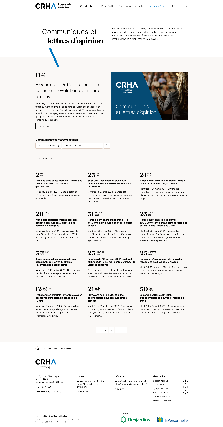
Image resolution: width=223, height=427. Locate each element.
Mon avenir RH (159, 393)
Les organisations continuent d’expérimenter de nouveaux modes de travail (162, 298)
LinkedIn (185, 387)
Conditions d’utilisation (58, 416)
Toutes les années (46, 145)
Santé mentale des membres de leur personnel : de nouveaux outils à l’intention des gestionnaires (55, 262)
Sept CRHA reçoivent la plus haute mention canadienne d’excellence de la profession (109, 183)
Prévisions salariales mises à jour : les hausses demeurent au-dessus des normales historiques (56, 222)
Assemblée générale (162, 401)
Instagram (185, 392)
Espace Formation (161, 389)
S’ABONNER (119, 389)
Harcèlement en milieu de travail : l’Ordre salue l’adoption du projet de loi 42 (163, 182)
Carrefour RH (159, 381)
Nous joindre (83, 392)
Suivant (131, 330)
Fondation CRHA (160, 397)
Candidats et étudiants (131, 6)
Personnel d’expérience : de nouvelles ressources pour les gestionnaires (161, 260)
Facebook (185, 381)
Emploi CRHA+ (159, 385)
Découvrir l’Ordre (158, 6)
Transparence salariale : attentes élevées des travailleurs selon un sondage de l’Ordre (58, 298)
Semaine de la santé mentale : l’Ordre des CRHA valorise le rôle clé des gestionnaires (58, 183)
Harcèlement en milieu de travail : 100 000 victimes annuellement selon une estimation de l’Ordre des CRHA (163, 222)
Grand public (87, 6)
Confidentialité (41, 416)
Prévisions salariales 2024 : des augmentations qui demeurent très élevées (107, 298)
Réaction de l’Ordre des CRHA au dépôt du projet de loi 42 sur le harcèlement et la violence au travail (111, 262)
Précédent (92, 330)
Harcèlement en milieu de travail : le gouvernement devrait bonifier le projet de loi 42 (110, 222)
